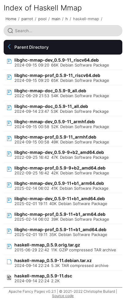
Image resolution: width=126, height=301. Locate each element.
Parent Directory (31, 47)
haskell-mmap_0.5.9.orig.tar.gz (47, 244)
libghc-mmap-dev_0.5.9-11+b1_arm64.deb (59, 183)
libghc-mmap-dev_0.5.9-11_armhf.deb (54, 121)
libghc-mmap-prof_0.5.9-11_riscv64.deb (57, 75)
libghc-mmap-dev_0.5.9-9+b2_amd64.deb (59, 152)
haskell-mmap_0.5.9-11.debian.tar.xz (53, 260)
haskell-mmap (86, 19)
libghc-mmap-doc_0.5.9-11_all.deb (51, 106)
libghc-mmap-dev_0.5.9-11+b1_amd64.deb (59, 198)
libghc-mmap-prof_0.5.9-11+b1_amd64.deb (60, 229)
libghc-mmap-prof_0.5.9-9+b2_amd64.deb (60, 167)
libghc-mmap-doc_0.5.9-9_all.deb (50, 90)
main (56, 19)
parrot (27, 19)
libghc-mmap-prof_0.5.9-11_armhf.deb (55, 136)
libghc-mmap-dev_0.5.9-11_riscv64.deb (56, 60)
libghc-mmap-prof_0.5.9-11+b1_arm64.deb (60, 214)
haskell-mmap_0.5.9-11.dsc (43, 275)
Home (11, 19)
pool (42, 19)
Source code (63, 295)
